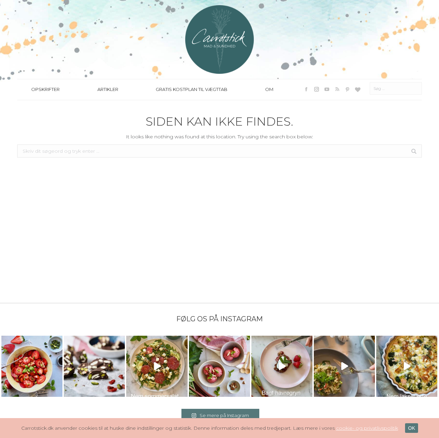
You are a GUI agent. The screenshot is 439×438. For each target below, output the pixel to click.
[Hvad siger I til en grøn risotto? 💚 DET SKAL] (344, 366)
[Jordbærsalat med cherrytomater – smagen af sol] (31, 366)
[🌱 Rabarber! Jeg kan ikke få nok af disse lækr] (219, 366)
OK (411, 428)
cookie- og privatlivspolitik (367, 428)
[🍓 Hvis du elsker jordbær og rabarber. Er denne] (281, 366)
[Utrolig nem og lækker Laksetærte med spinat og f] (406, 366)
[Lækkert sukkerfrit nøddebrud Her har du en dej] (94, 366)
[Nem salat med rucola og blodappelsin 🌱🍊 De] (156, 366)
